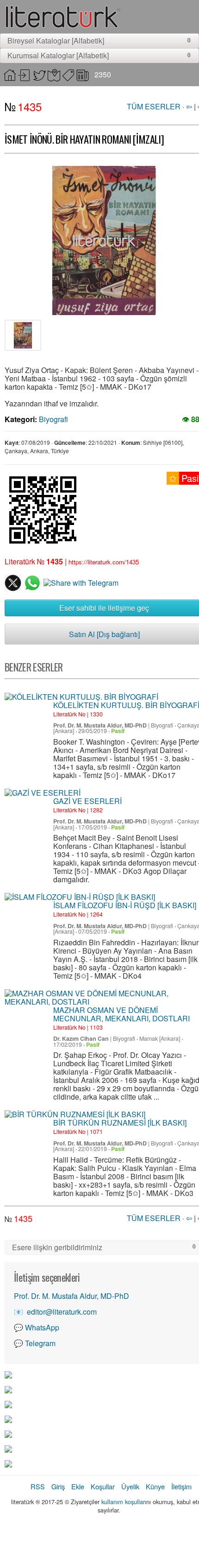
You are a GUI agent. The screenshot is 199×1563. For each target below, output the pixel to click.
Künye (155, 1486)
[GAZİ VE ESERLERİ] (43, 793)
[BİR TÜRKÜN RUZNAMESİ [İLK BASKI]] (75, 1114)
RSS (38, 1486)
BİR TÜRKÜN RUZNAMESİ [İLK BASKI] (120, 1122)
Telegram (40, 1343)
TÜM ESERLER (153, 106)
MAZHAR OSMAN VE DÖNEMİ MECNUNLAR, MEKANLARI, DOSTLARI (121, 1014)
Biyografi (53, 419)
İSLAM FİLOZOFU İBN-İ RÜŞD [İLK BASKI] (124, 905)
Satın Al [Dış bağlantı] (104, 634)
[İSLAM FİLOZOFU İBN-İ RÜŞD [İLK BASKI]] (80, 897)
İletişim (181, 1486)
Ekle (77, 1486)
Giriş (58, 1486)
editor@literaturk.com (62, 1311)
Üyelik (130, 1486)
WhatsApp (42, 1327)
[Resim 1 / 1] (23, 337)
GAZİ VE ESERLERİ (87, 801)
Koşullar (103, 1486)
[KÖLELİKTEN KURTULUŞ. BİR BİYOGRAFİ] (81, 697)
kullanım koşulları (123, 1501)
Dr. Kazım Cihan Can (81, 1038)
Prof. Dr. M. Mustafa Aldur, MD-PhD (100, 725)
